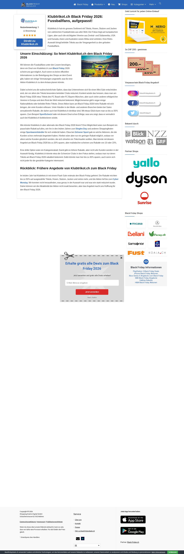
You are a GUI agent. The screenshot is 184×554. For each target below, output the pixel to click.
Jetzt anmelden (92, 292)
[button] (92, 266)
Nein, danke (92, 297)
